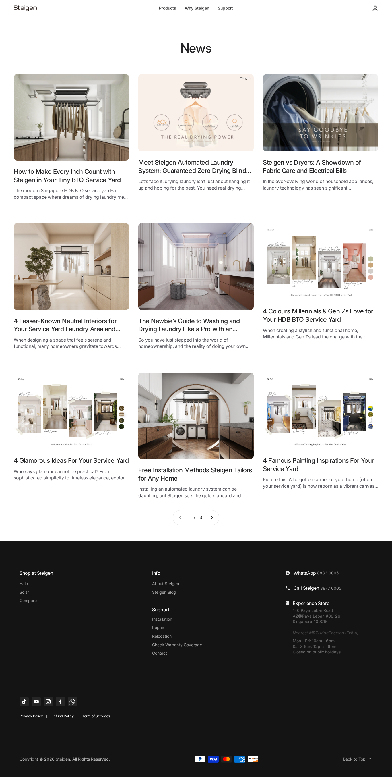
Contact (159, 653)
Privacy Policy (31, 716)
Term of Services (96, 716)
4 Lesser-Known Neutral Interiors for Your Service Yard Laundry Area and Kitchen (65, 329)
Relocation (162, 636)
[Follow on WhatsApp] (72, 702)
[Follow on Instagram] (48, 702)
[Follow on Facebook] (60, 702)
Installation (162, 619)
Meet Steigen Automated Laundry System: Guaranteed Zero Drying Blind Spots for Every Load (192, 170)
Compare (28, 600)
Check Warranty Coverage (177, 644)
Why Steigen (197, 8)
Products (167, 8)
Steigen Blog (164, 592)
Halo (24, 583)
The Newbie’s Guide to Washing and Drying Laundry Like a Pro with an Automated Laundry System (189, 329)
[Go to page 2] (212, 517)
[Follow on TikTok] (24, 702)
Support (225, 8)
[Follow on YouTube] (36, 702)
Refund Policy (62, 716)
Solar (24, 592)
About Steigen (165, 583)
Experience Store (311, 603)
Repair (158, 627)
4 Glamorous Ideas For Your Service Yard (71, 460)
